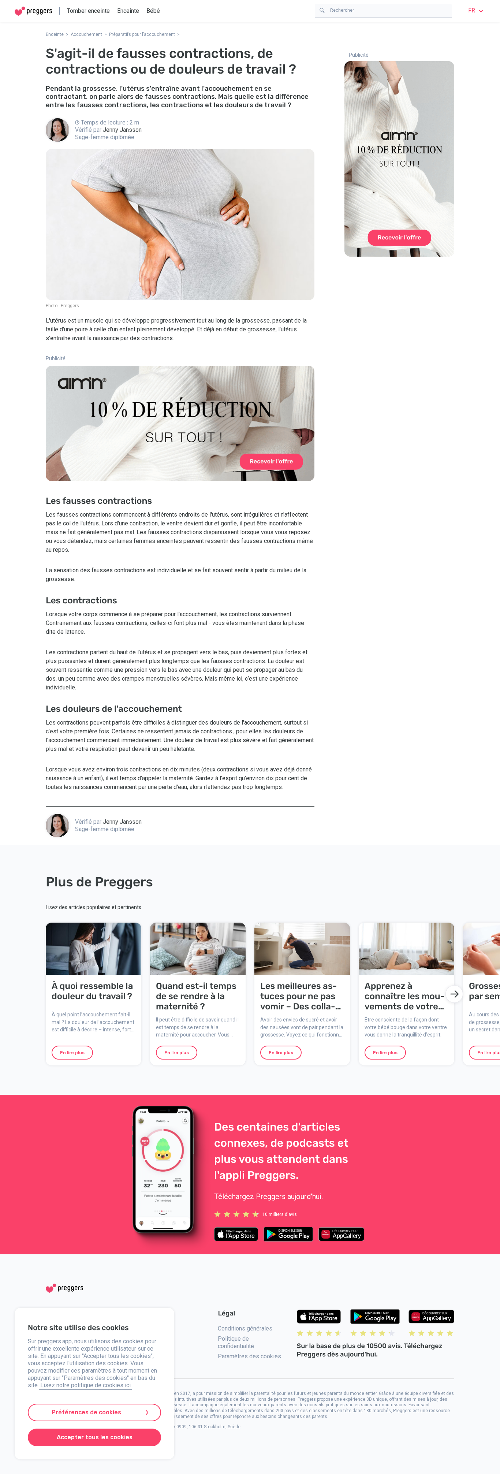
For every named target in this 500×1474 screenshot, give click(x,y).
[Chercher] (322, 9)
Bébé (153, 10)
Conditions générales (245, 1328)
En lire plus (72, 1052)
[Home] (33, 11)
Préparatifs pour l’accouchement (142, 34)
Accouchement (86, 34)
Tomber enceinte (88, 10)
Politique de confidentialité (236, 1342)
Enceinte (128, 10)
